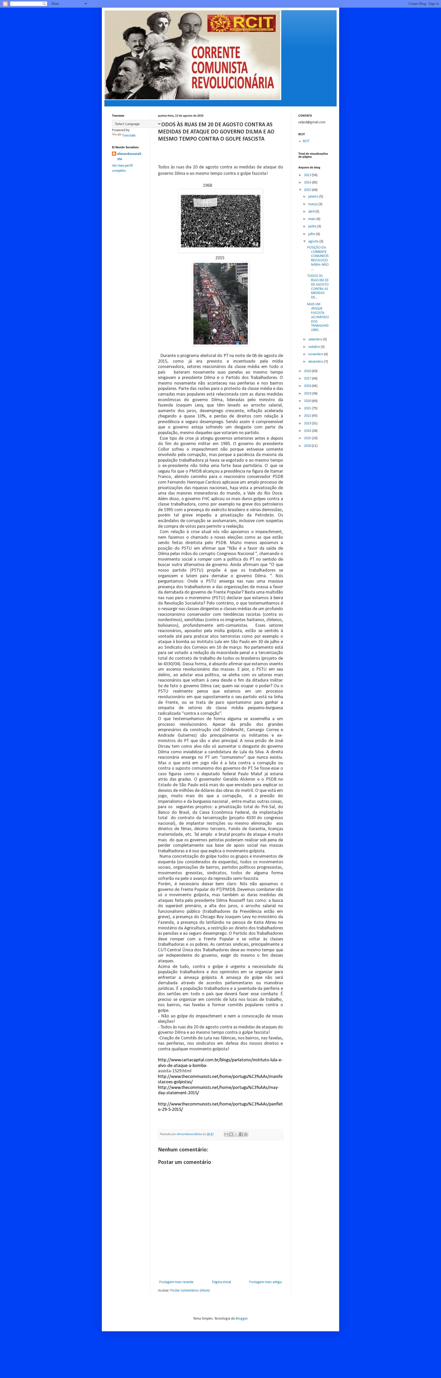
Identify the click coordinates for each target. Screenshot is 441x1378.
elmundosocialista (129, 156)
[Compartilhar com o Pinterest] (245, 1134)
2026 (308, 446)
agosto (314, 241)
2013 (308, 175)
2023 (308, 423)
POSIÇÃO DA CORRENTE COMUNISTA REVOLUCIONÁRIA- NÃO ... (318, 258)
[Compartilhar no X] (236, 1134)
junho (312, 226)
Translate (129, 136)
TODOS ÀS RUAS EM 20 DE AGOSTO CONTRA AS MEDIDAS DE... (318, 286)
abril (311, 212)
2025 (308, 438)
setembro (315, 339)
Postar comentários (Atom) (190, 1291)
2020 (308, 401)
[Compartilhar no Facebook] (240, 1134)
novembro (316, 354)
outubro (314, 347)
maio (312, 219)
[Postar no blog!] (231, 1134)
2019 (308, 394)
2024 (308, 431)
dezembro (316, 362)
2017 (308, 378)
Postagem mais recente (176, 1282)
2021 (308, 408)
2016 (308, 371)
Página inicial (221, 1282)
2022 (308, 416)
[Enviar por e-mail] (226, 1134)
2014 (308, 182)
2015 (308, 190)
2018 (308, 386)
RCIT (306, 141)
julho (312, 234)
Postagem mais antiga (265, 1282)
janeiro (313, 197)
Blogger (242, 1319)
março (313, 204)
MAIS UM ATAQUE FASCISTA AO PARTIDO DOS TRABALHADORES (318, 317)
